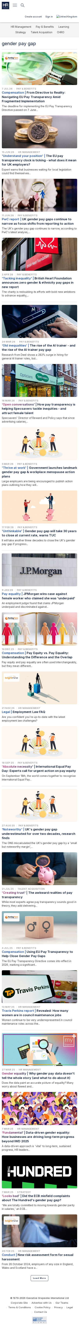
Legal (70, 1307)
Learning (63, 26)
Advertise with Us (42, 1302)
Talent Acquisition (42, 32)
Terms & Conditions (19, 1307)
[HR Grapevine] (5, 5)
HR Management (21, 26)
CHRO (60, 32)
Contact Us (40, 1311)
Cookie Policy (42, 1307)
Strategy (20, 32)
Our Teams (61, 1302)
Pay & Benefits (45, 26)
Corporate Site (19, 1302)
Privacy (58, 1307)
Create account (33, 16)
